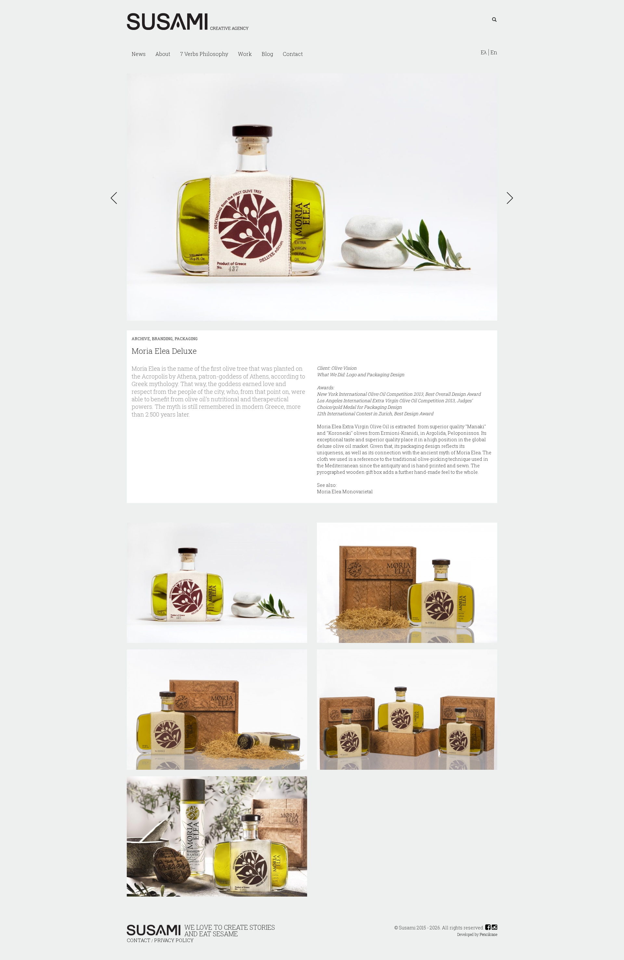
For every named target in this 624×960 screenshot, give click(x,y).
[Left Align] (494, 20)
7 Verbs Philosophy (204, 53)
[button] (115, 198)
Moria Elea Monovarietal (345, 491)
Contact (293, 53)
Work (245, 53)
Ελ (484, 52)
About (162, 53)
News (139, 53)
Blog (267, 53)
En (493, 52)
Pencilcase (488, 934)
